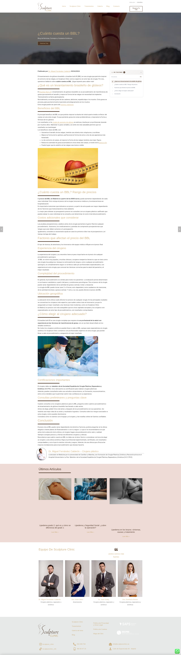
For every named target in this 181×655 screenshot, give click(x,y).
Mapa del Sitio (98, 634)
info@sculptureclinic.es (121, 644)
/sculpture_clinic (48, 644)
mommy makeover (67, 104)
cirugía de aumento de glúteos (63, 122)
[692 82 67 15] (74, 648)
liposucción (103, 143)
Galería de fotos (77, 630)
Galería (100, 6)
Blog (107, 6)
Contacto (116, 6)
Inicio (64, 6)
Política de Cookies (100, 629)
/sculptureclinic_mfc (49, 649)
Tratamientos (89, 6)
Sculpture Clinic (75, 6)
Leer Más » (55, 532)
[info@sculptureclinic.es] (110, 644)
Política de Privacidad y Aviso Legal (101, 624)
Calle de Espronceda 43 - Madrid (124, 649)
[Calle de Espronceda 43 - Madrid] (110, 648)
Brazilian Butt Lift (45, 92)
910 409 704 (81, 644)
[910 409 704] (74, 644)
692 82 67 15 (81, 649)
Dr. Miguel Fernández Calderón (59, 71)
